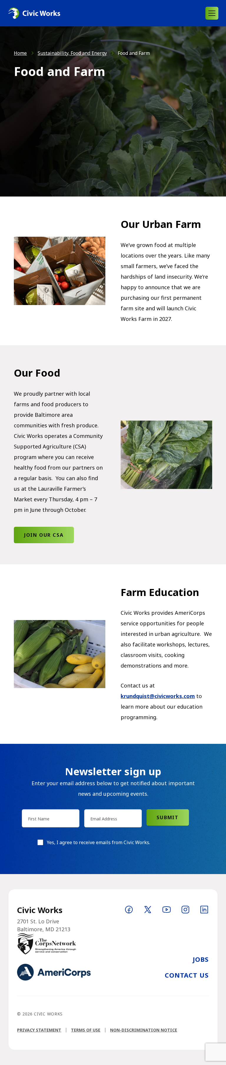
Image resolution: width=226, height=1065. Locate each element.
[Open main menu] (212, 13)
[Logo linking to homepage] (34, 13)
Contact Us (187, 975)
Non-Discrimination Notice (143, 1030)
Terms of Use (85, 1030)
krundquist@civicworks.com (158, 696)
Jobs (201, 959)
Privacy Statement (39, 1030)
